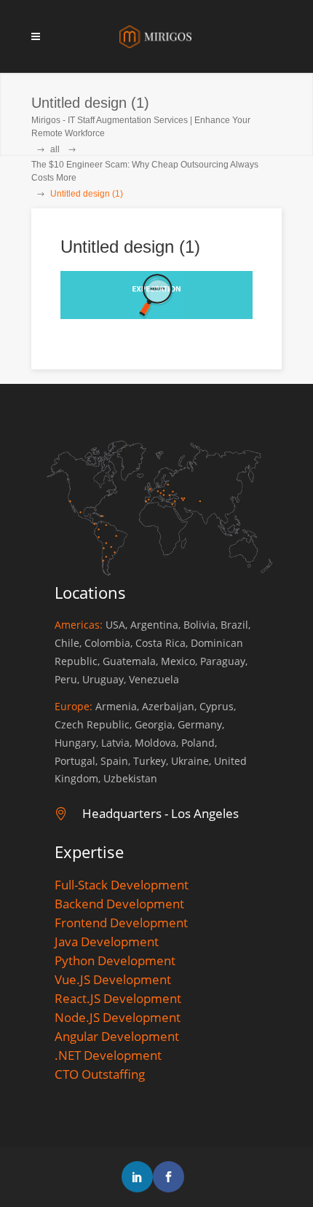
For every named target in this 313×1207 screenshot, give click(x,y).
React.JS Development (118, 998)
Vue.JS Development (113, 979)
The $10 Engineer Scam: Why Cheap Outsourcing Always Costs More (144, 171)
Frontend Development (121, 922)
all (55, 149)
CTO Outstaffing (100, 1074)
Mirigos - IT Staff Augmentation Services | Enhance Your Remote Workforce (140, 126)
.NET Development (108, 1055)
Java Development (107, 941)
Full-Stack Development (122, 884)
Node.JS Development (118, 1017)
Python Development (115, 960)
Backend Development (119, 903)
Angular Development (117, 1036)
